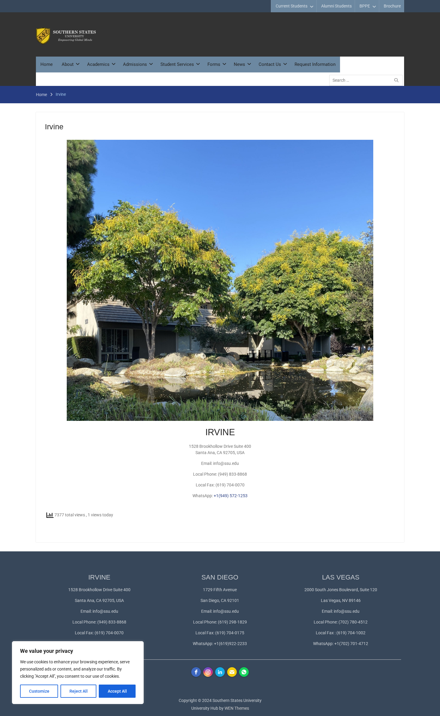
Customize (39, 691)
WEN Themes (236, 708)
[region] (78, 672)
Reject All (78, 691)
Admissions (135, 64)
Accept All (117, 691)
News (239, 64)
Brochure (392, 6)
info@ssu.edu (105, 611)
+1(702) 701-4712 (351, 643)
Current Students (291, 6)
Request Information (315, 64)
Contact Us (270, 64)
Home (46, 64)
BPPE (364, 6)
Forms (213, 64)
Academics (98, 64)
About (68, 64)
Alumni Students (336, 6)
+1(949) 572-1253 (231, 495)
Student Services (177, 64)
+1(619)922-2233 (230, 643)
